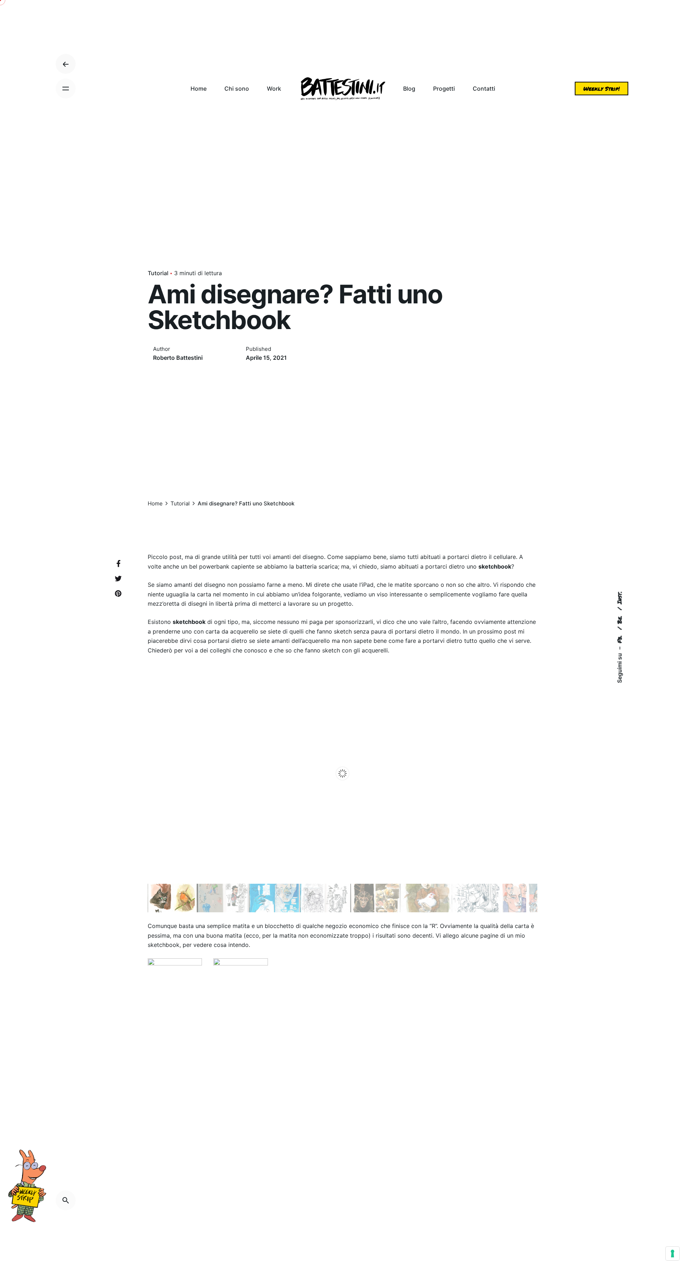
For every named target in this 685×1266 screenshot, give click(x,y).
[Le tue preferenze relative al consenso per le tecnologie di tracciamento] (672, 1253)
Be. (619, 618)
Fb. (619, 638)
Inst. (619, 597)
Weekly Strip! (601, 88)
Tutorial (158, 273)
